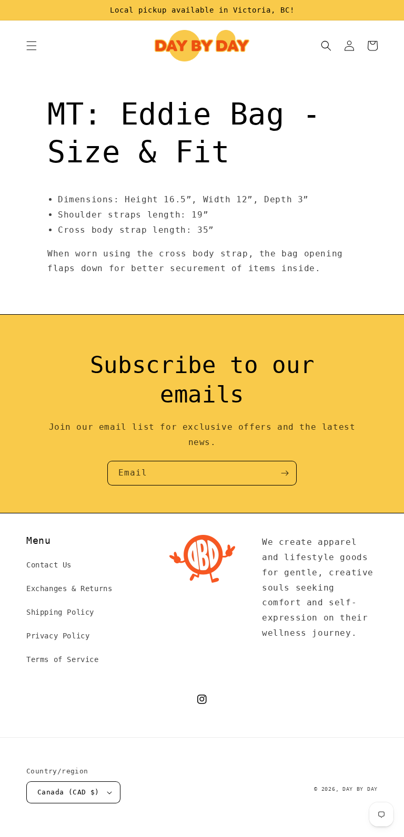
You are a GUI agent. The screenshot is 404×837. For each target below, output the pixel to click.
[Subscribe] (284, 473)
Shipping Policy (60, 612)
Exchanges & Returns (69, 588)
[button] (31, 45)
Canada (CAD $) (68, 792)
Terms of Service (62, 659)
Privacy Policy (57, 636)
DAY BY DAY (360, 789)
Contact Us (49, 565)
